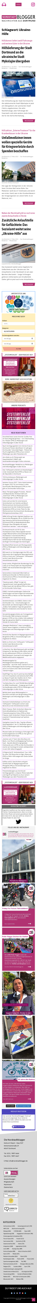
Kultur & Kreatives (24, 1251)
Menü (18, 4)
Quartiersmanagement (10, 1261)
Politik (20, 1259)
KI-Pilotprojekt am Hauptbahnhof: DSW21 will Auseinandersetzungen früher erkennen (16, 459)
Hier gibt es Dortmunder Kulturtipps (17, 487)
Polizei (30, 1259)
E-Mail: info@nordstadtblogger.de (16, 1161)
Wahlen (6, 1276)
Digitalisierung (8, 1233)
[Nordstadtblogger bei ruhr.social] (20, 1292)
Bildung (7, 1231)
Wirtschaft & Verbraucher (21, 1276)
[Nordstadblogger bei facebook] (14, 1292)
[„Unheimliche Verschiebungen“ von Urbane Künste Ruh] (18, 1037)
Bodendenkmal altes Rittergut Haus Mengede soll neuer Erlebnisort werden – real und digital (16, 524)
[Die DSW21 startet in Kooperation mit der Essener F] (18, 861)
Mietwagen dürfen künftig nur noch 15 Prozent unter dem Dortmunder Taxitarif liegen (18, 669)
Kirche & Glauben (9, 1251)
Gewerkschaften (9, 1243)
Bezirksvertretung (18, 1228)
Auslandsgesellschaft (25, 1226)
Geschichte (20, 1241)
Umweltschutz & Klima (11, 1271)
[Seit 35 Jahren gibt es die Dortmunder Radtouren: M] (18, 1081)
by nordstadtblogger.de (21, 1298)
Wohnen (19, 1279)
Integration (8, 1246)
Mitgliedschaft (9, 1182)
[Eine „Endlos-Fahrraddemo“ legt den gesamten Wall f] (18, 905)
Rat (23, 1261)
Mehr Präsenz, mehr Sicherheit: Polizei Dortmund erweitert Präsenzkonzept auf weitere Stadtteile (18, 716)
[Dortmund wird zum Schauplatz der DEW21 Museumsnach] (18, 993)
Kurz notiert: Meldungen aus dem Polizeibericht (16, 453)
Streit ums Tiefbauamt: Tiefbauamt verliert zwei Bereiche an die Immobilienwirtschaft (18, 558)
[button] (18, 304)
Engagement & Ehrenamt (25, 1233)
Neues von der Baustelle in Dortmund (17, 473)
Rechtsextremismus (10, 1264)
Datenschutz (8, 1187)
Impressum (8, 1184)
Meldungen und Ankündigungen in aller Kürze (15, 441)
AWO (6, 1228)
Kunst (6, 1254)
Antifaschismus (9, 1226)
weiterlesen (29, 120)
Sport (27, 1266)
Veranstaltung (9, 1274)
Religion (7, 1266)
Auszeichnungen (9, 1179)
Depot (27, 1231)
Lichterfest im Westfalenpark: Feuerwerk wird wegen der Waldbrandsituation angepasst (17, 655)
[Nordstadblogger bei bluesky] (11, 1292)
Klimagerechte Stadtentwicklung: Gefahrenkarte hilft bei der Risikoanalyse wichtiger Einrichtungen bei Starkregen (17, 540)
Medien (16, 1254)
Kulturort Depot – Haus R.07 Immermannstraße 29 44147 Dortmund (13, 1145)
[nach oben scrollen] (33, 1299)
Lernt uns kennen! (10, 1176)
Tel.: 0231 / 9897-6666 (11, 1153)
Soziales (17, 1266)
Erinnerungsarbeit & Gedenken (12, 1236)
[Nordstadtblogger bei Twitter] (17, 1292)
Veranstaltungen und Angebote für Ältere (16, 767)
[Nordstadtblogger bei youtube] (22, 1292)
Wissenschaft (8, 1279)
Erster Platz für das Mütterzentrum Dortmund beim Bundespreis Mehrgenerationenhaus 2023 (18, 511)
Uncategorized (27, 1271)
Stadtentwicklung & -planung (12, 1269)
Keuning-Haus (17, 1248)
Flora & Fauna (8, 1238)
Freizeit (20, 1238)
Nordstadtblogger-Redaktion (13, 464)
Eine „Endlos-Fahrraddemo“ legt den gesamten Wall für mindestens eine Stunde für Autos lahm (18, 608)
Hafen (21, 1243)
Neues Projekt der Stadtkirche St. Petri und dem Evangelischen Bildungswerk (17, 679)
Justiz (6, 1248)
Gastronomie (8, 1241)
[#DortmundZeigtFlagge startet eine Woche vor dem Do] (18, 949)
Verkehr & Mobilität (24, 1274)
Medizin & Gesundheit (10, 1256)
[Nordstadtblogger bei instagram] (25, 1292)
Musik (23, 1256)
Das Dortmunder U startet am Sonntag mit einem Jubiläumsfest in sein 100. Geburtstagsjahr (18, 747)
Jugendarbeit (21, 1246)
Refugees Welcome (26, 1264)
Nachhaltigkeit (8, 1259)
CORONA (17, 1231)
